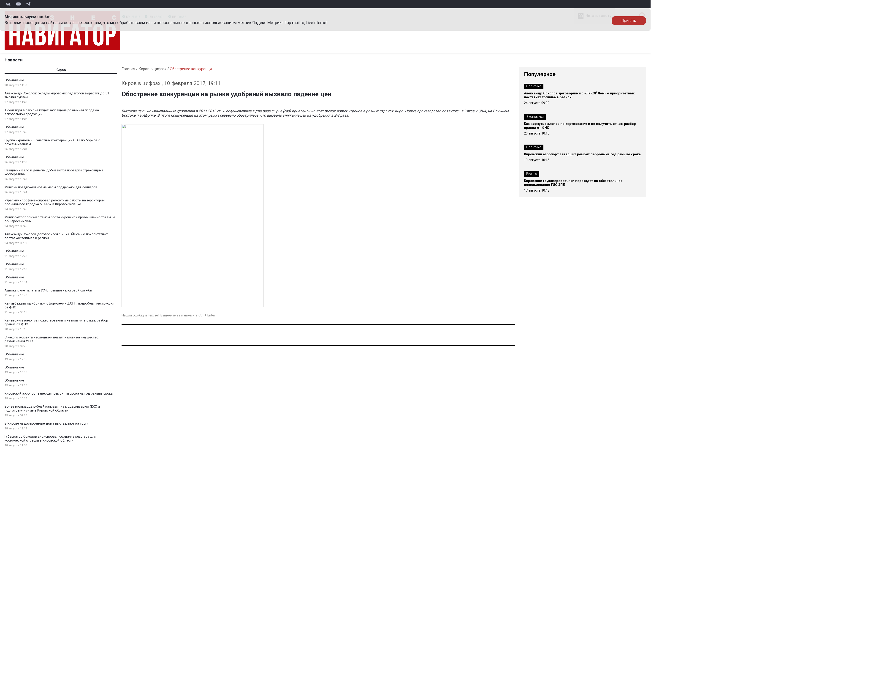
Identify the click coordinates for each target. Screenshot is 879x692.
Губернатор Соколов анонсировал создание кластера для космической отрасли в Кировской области (50, 438)
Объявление (14, 80)
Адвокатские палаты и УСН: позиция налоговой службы (48, 290)
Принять (628, 20)
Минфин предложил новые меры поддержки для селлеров (51, 187)
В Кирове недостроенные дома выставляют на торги (47, 424)
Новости (14, 60)
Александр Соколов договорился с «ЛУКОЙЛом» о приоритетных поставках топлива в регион (579, 95)
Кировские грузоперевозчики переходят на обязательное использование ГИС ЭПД (573, 183)
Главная (128, 69)
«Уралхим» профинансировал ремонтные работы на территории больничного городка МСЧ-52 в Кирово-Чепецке (55, 202)
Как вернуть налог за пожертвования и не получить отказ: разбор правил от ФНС (580, 126)
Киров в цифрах (152, 69)
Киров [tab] (61, 70)
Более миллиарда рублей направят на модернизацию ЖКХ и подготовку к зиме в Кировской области (52, 408)
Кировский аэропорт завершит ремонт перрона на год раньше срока (59, 393)
